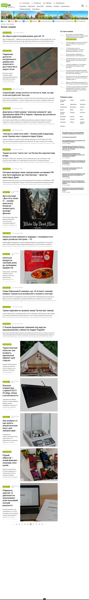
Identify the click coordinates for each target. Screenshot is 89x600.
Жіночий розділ (62, 113)
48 (25, 524)
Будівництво (63, 107)
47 (22, 524)
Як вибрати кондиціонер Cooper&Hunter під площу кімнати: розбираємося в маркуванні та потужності (73, 162)
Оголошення (35, 9)
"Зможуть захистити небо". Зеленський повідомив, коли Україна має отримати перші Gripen (28, 135)
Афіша (48, 3)
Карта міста (23, 6)
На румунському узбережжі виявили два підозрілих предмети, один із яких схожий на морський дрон (77, 72)
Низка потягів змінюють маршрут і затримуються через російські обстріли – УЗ (28, 238)
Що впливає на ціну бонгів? (69, 137)
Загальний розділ (63, 100)
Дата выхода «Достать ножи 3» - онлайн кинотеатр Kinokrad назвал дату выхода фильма (10, 205)
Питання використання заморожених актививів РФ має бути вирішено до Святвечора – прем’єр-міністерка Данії (28, 175)
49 (27, 524)
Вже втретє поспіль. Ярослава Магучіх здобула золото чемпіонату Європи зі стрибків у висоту (77, 78)
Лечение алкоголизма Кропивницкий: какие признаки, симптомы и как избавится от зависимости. (73, 175)
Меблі (71, 109)
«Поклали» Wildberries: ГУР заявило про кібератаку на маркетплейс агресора (76, 66)
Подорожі (63, 122)
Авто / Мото (40, 6)
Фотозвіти (56, 6)
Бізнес (62, 109)
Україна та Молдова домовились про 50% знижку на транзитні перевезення (77, 83)
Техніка (72, 100)
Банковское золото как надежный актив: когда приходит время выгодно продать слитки (73, 189)
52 (36, 524)
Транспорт (83, 104)
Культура (82, 112)
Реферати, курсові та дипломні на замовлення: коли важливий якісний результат (10, 498)
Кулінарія (62, 119)
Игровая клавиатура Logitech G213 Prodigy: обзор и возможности (10, 390)
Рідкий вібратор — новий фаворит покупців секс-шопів (10, 460)
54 (42, 524)
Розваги (82, 107)
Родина (82, 119)
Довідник (60, 3)
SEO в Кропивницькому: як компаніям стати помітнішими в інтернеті (73, 141)
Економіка (63, 116)
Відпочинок (73, 107)
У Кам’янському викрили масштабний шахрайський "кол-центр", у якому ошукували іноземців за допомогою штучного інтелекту (77, 89)
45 (16, 524)
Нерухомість (31, 6)
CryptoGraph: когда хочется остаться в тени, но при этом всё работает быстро (28, 93)
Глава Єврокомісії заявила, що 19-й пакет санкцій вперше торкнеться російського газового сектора (28, 292)
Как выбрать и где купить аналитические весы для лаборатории (10, 425)
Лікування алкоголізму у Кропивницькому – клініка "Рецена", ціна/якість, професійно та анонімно (73, 182)
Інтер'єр (72, 116)
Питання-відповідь (25, 9)
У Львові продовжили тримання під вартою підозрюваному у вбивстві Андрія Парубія (24, 328)
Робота (72, 122)
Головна (25, 3)
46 (19, 524)
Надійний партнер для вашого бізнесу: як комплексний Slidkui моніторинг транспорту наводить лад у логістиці (73, 148)
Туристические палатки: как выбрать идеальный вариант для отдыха (10, 354)
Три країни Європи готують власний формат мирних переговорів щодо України (76, 60)
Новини (37, 3)
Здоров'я (82, 100)
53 (39, 524)
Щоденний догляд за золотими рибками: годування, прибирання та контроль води (73, 133)
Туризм (62, 104)
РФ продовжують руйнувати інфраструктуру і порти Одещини (75, 55)
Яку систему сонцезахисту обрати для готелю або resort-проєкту (72, 168)
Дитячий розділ (82, 122)
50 (30, 524)
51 (33, 524)
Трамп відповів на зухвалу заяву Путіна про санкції (28, 310)
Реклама (62, 126)
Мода (81, 116)
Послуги (72, 119)
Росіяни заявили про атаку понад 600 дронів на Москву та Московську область (76, 44)
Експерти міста (65, 6)
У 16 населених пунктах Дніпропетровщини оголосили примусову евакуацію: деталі (75, 50)
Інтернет (72, 112)
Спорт (81, 109)
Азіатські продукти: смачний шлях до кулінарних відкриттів (10, 263)
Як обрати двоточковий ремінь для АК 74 (23, 36)
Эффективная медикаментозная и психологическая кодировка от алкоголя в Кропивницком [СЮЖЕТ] (73, 155)
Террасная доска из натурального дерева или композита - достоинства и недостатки (10, 61)
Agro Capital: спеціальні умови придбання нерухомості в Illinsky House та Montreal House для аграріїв (77, 36)
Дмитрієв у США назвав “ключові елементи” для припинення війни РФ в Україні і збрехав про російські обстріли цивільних (29, 114)
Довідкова (49, 6)
